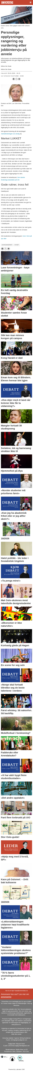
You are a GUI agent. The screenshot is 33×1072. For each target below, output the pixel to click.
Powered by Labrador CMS (16, 1069)
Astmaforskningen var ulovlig (10, 134)
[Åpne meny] (30, 2)
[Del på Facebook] (13, 79)
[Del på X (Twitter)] (16, 79)
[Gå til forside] (7, 2)
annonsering (6, 997)
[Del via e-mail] (19, 79)
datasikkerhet (7, 244)
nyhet (17, 244)
